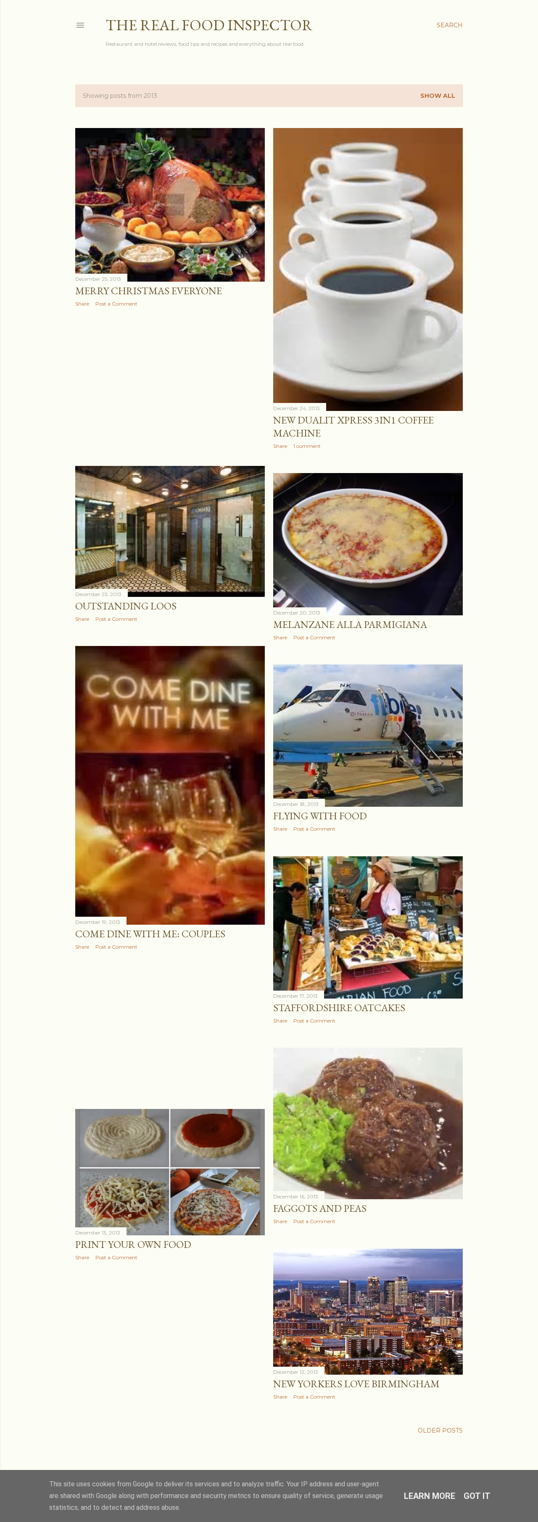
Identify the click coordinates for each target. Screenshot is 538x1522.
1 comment (307, 446)
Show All (437, 95)
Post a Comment (116, 304)
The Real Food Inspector (209, 25)
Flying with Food (320, 815)
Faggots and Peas (320, 1208)
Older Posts (440, 1430)
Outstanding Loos (126, 605)
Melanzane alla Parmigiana (350, 624)
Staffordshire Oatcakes (339, 1007)
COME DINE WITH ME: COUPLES (150, 933)
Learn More (429, 1496)
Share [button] (82, 304)
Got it (477, 1496)
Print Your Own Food (133, 1244)
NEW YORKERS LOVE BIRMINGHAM (356, 1383)
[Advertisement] (170, 386)
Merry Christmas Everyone (148, 290)
